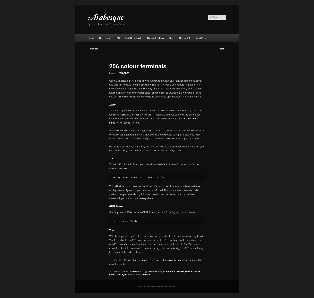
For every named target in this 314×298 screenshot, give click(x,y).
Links (171, 37)
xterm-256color (177, 271)
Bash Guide (104, 37)
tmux (111, 274)
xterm (166, 271)
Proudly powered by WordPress (162, 286)
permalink (145, 274)
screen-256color (193, 271)
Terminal (135, 271)
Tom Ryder (122, 274)
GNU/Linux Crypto (133, 37)
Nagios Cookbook (155, 37)
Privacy (141, 286)
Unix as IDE (185, 37)
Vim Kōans (201, 37)
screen (153, 271)
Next (222, 48)
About (91, 37)
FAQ (117, 37)
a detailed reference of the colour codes (160, 260)
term (160, 271)
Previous (93, 48)
